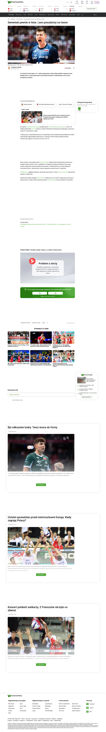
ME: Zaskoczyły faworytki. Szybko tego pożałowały (18, 364)
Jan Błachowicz (76, 708)
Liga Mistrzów (48, 703)
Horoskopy (15, 720)
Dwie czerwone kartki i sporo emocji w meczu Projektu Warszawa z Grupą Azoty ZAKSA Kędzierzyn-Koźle (56, 117)
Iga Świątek (62, 708)
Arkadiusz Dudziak (16, 67)
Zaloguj (97, 2)
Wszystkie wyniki (91, 8)
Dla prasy (28, 718)
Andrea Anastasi (63, 172)
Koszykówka (72, 14)
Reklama (54, 718)
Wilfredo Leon (24, 172)
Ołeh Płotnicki (40, 178)
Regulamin (59, 718)
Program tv (22, 720)
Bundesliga (47, 706)
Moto (78, 14)
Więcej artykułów (86, 397)
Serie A (33, 129)
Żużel (36, 14)
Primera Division (36, 708)
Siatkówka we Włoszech (25, 322)
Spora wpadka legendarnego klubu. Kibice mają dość (91, 380)
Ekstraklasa (35, 703)
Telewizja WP (29, 720)
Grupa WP (17, 718)
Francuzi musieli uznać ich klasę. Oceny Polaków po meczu (18, 345)
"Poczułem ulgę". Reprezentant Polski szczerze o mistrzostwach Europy (40, 345)
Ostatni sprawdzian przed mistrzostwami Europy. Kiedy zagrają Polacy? (63, 365)
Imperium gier (57, 720)
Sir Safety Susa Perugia (33, 127)
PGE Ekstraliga (48, 710)
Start (9, 19)
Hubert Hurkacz (76, 710)
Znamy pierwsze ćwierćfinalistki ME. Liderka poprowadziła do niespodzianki (40, 364)
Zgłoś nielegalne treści (17, 400)
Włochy (43, 322)
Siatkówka (30, 14)
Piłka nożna (18, 14)
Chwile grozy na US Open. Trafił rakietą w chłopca (86, 386)
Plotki (35, 720)
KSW (9, 713)
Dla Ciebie (11, 14)
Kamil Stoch (75, 703)
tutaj (36, 728)
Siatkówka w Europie (36, 322)
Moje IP (40, 720)
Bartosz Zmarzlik (76, 706)
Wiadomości (46, 720)
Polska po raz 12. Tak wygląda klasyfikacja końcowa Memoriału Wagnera (62, 346)
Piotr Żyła (61, 710)
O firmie (23, 718)
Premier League (36, 706)
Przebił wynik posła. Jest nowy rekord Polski (88, 393)
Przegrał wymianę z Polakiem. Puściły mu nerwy (86, 389)
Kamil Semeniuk (20, 19)
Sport (51, 720)
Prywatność (34, 718)
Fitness (10, 710)
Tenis (24, 14)
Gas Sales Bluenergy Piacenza (57, 127)
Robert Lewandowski (64, 703)
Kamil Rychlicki (51, 180)
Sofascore (31, 218)
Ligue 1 (34, 710)
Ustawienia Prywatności (45, 718)
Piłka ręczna (64, 14)
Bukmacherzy (42, 14)
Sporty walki (51, 14)
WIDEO (57, 14)
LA (82, 14)
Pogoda (10, 720)
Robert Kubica (62, 706)
